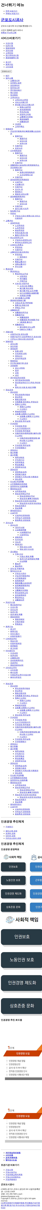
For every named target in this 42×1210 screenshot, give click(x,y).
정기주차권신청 (12, 55)
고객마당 (9, 53)
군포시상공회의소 (13, 1177)
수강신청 (9, 43)
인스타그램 (11, 33)
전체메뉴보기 (6, 71)
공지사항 (9, 51)
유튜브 (4, 33)
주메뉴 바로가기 (12, 13)
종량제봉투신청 (12, 58)
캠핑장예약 (10, 48)
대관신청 (9, 46)
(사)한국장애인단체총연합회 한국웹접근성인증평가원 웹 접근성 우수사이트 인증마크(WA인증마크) (20, 1205)
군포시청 (9, 1170)
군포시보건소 (11, 1172)
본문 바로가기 (11, 11)
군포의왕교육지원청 (14, 1175)
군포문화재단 (11, 1179)
